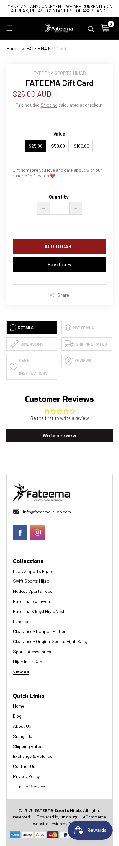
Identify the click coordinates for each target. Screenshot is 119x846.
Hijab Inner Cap (27, 661)
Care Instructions (33, 367)
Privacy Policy (26, 776)
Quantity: (59, 196)
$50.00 (58, 146)
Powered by (48, 816)
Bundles (20, 621)
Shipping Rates (27, 746)
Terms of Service (29, 786)
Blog (17, 716)
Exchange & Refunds (32, 756)
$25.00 (36, 146)
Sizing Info (22, 736)
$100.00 (81, 146)
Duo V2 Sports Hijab (32, 571)
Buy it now (59, 264)
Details (26, 327)
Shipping (49, 104)
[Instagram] (37, 532)
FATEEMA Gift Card (46, 48)
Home (12, 48)
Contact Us (24, 766)
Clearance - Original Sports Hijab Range (51, 641)
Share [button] (63, 294)
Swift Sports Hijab (31, 581)
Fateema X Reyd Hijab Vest (39, 611)
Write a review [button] (59, 435)
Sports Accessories (32, 651)
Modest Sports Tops (32, 591)
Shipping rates (91, 343)
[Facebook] (20, 532)
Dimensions (31, 343)
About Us (22, 726)
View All (21, 671)
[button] (10, 28)
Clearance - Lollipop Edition (39, 631)
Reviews (82, 360)
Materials (83, 327)
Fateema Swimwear (32, 601)
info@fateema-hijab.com (47, 511)
